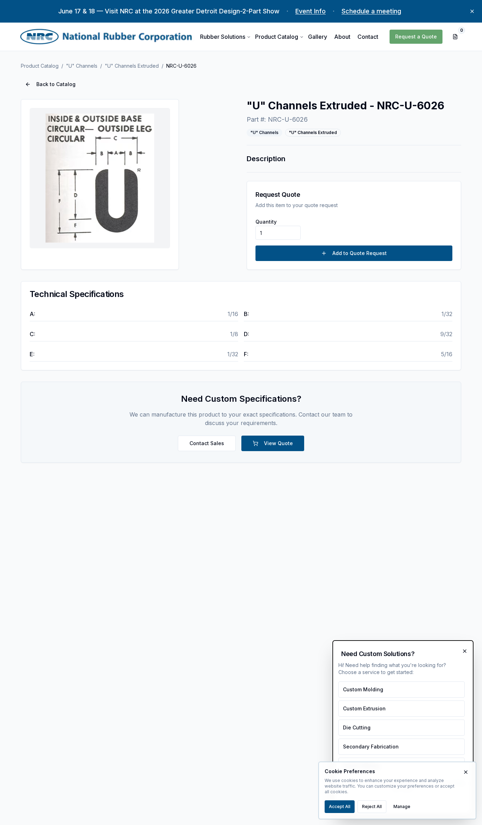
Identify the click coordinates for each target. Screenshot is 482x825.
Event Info (310, 11)
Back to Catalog (56, 84)
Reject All (372, 806)
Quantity (266, 222)
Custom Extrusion (364, 708)
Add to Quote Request (359, 253)
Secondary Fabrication (371, 747)
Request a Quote (416, 37)
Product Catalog (276, 36)
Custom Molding (363, 689)
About (342, 36)
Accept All (339, 806)
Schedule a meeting (371, 11)
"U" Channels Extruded (132, 66)
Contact (367, 36)
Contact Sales (206, 443)
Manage (401, 806)
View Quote (278, 443)
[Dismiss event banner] (472, 11)
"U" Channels (81, 66)
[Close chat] (464, 651)
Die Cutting (356, 727)
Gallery (317, 36)
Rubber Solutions (222, 36)
